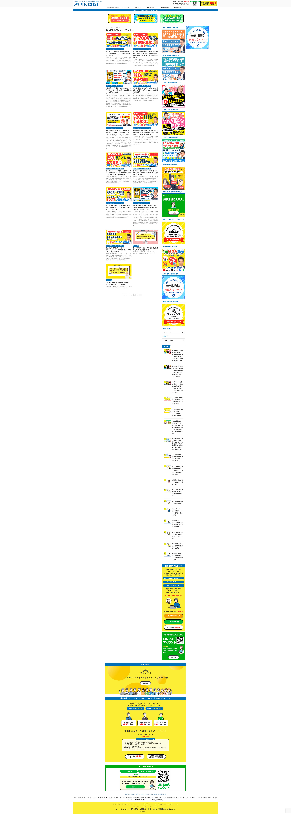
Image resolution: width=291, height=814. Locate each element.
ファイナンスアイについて (135, 804)
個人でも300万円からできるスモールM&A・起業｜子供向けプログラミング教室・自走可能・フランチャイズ (118, 207)
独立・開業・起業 (113, 63)
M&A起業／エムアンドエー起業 (147, 251)
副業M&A (125, 62)
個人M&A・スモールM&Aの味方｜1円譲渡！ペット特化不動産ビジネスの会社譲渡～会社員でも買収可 (118, 53)
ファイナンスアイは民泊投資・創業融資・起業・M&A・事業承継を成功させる (145, 809)
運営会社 (145, 804)
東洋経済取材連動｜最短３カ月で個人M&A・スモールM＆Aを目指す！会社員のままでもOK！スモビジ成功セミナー (145, 207)
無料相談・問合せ (116, 804)
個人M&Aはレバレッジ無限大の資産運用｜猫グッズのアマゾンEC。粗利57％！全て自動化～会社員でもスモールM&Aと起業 (118, 173)
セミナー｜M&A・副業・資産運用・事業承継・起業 (120, 98)
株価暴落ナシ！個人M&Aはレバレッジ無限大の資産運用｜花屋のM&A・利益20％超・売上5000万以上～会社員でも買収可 (145, 132)
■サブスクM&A (126, 7)
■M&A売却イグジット (152, 7)
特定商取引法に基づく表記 (165, 804)
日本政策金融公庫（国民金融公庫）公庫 (114, 103)
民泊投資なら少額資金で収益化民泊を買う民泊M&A (145, 10)
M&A (127, 57)
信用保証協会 (121, 100)
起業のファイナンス (118, 106)
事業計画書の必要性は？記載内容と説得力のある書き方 (177, 546)
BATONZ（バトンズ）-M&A (120, 57)
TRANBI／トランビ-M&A (116, 60)
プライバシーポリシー (153, 804)
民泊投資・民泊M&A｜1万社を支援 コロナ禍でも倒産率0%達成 (145, 806)
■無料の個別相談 (178, 7)
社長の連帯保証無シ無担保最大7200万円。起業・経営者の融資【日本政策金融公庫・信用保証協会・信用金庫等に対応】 (177, 427)
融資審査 (126, 104)
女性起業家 (138, 142)
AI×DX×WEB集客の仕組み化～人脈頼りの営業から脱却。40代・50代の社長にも (145, 794)
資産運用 (119, 63)
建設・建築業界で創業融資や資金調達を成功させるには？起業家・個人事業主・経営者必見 (177, 470)
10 (137, 295)
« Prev (125, 295)
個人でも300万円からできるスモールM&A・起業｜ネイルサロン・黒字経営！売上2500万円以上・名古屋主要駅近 (118, 250)
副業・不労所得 (120, 101)
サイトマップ (175, 804)
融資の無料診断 (125, 804)
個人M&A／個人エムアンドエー (116, 62)
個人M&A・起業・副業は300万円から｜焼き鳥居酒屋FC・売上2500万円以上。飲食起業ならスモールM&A (145, 173)
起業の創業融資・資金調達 (113, 7)
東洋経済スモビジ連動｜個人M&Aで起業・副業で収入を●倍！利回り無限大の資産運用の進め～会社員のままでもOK (118, 90)
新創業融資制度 (127, 101)
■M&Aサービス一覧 (139, 7)
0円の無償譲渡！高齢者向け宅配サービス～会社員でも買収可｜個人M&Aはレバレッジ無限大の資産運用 (145, 90)
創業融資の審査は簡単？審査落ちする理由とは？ (177, 482)
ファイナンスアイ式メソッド (112, 100)
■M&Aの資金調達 (165, 7)
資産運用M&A (124, 63)
